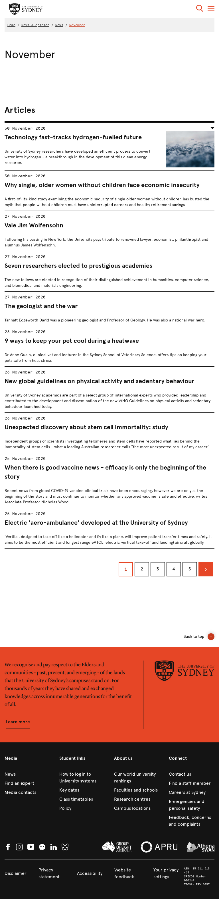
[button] (199, 9)
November (77, 25)
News (59, 25)
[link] (27, 774)
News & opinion (35, 25)
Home (11, 25)
